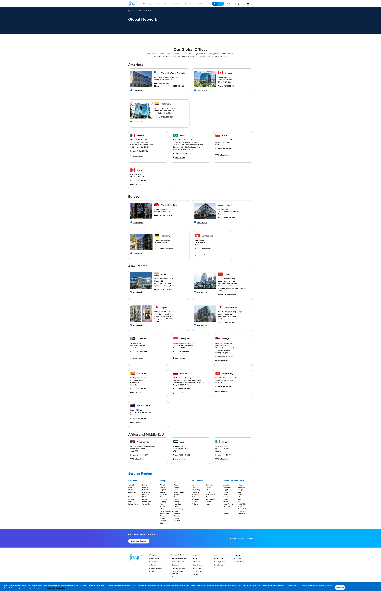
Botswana (227, 487)
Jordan (226, 494)
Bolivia (144, 485)
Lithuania (163, 509)
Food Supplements (178, 568)
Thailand (195, 504)
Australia (195, 485)
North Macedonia (166, 511)
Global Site (239, 562)
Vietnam (209, 504)
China (208, 487)
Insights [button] (200, 3)
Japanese (232, 3)
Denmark (163, 494)
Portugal (177, 516)
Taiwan (208, 501)
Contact (238, 558)
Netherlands (164, 513)
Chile (130, 489)
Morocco (226, 499)
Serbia (176, 518)
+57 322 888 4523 (166, 117)
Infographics (197, 571)
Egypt (225, 489)
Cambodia (195, 487)
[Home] (133, 3)
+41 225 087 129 (206, 249)
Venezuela (146, 504)
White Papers (197, 568)
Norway (177, 513)
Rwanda (240, 501)
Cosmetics (175, 565)
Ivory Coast (242, 487)
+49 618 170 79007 (166, 249)
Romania (163, 518)
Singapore (195, 499)
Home (129, 10)
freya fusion (176, 577)
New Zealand (210, 494)
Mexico (145, 497)
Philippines (210, 497)
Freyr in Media (219, 558)
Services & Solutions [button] (163, 3)
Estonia (176, 494)
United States (133, 504)
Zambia (226, 513)
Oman (240, 499)
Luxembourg (178, 509)
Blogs (195, 558)
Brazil (130, 487)
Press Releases (219, 565)
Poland (162, 516)
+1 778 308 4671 (229, 86)
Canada (145, 487)
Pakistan (195, 497)
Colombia (145, 489)
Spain (162, 523)
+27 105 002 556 (142, 455)
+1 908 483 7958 (166, 86)
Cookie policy (51, 588)
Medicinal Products (178, 562)
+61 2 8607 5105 (141, 352)
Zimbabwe (241, 513)
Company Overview (157, 562)
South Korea (210, 499)
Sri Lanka (195, 501)
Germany (163, 499)
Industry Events (219, 562)
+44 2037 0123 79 (166, 215)
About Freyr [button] (147, 3)
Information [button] (188, 3)
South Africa (242, 504)
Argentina (131, 485)
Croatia (176, 489)
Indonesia (195, 492)
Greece (176, 499)
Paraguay (145, 499)
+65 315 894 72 (183, 352)
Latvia (176, 506)
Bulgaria (163, 489)
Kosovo (162, 506)
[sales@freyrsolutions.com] (248, 4)
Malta (176, 511)
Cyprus (162, 492)
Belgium (177, 487)
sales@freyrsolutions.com (242, 538)
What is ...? (196, 574)
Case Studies (197, 565)
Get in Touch (218, 4)
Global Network (156, 568)
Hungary (163, 501)
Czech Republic (179, 492)
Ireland (176, 501)
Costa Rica (132, 492)
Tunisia (240, 506)
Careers (153, 571)
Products (177, 4)
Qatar (225, 501)
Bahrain (240, 485)
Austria (176, 485)
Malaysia (195, 494)
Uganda (226, 509)
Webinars (196, 562)
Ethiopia (241, 489)
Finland (162, 497)
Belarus (162, 487)
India (207, 489)
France (176, 497)
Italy (161, 504)
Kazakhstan (178, 504)
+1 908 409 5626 (178, 86)
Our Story (154, 565)
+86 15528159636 (230, 294)
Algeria (226, 485)
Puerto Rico (146, 501)
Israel (239, 492)
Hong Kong (196, 489)
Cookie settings (60, 588)
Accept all (340, 587)
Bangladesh (210, 485)
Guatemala (132, 497)
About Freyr (155, 558)
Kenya (240, 494)
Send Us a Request (138, 541)
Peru (130, 501)
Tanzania (226, 506)
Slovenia (177, 520)
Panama (131, 499)
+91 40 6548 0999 (165, 290)
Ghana (225, 492)
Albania (162, 485)
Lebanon (241, 497)
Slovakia (163, 520)
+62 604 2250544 (227, 356)
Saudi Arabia (228, 504)
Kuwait (225, 497)
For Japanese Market (179, 558)
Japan (208, 492)
